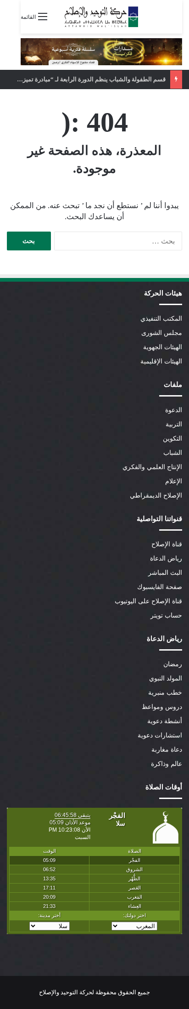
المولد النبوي (165, 678)
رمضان (172, 664)
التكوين (172, 438)
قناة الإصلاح (166, 544)
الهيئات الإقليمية (161, 361)
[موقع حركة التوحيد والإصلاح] (101, 16)
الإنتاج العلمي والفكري (152, 467)
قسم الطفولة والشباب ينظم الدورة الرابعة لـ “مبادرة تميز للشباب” (83, 79)
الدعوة (173, 410)
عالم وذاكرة (166, 763)
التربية (174, 424)
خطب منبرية (165, 692)
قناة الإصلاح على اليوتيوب (148, 601)
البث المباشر (165, 572)
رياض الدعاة (166, 558)
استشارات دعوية (160, 735)
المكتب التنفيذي (161, 318)
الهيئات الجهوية (162, 347)
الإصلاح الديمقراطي (156, 495)
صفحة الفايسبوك (159, 587)
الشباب (172, 452)
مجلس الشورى (161, 332)
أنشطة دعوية (164, 721)
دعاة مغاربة (166, 749)
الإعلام (173, 481)
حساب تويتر (166, 615)
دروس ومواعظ (162, 706)
